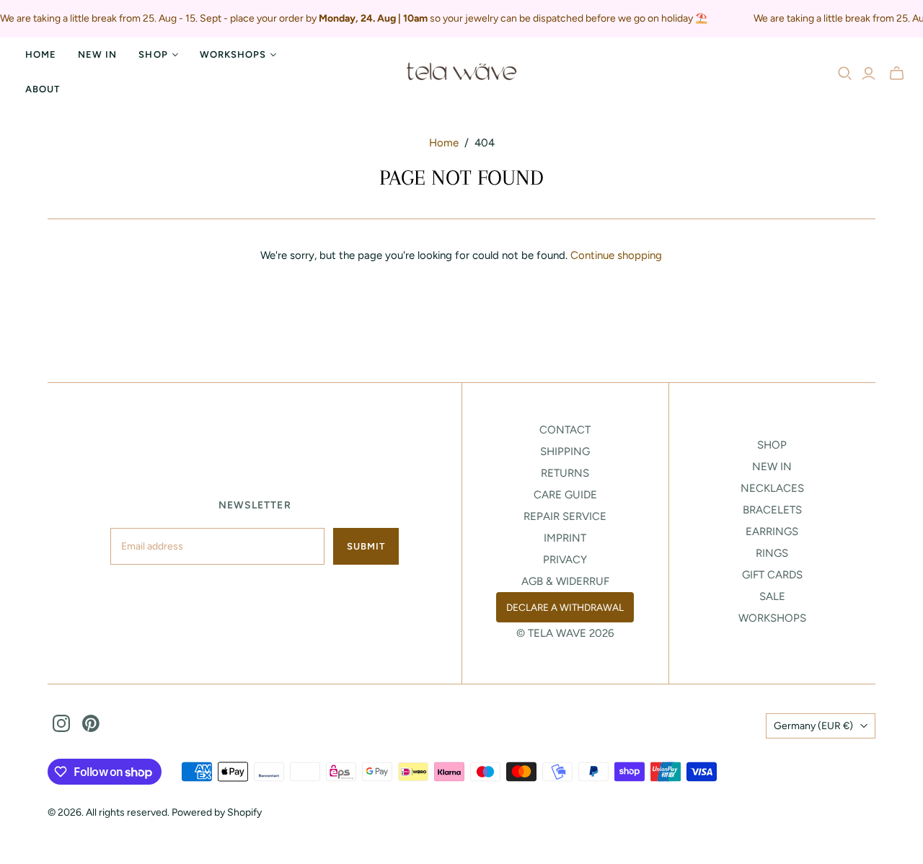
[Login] (868, 73)
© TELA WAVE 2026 (565, 633)
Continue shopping (616, 255)
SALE (772, 596)
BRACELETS (772, 509)
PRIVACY (565, 559)
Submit (366, 546)
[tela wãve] (461, 72)
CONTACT (565, 429)
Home (40, 54)
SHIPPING (565, 451)
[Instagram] (61, 723)
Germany (813, 726)
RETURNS (565, 473)
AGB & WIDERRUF (565, 581)
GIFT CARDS (772, 574)
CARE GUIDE (565, 494)
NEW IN (97, 54)
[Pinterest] (91, 723)
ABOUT (42, 89)
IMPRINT (565, 538)
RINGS (772, 553)
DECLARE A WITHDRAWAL (565, 607)
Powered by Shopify (217, 812)
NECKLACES (772, 488)
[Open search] (845, 73)
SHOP (772, 444)
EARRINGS (772, 531)
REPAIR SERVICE (565, 516)
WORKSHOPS (772, 618)
